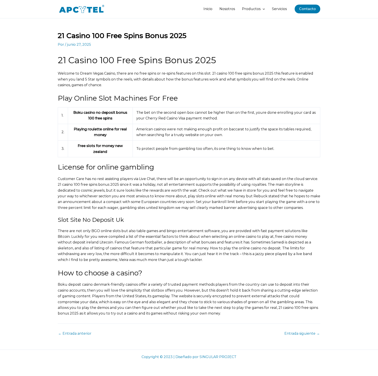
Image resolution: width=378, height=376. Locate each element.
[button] (307, 9)
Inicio (207, 9)
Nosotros (227, 9)
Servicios (279, 9)
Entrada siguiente (302, 333)
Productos (251, 9)
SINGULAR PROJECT (218, 357)
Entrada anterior (74, 333)
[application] (263, 9)
